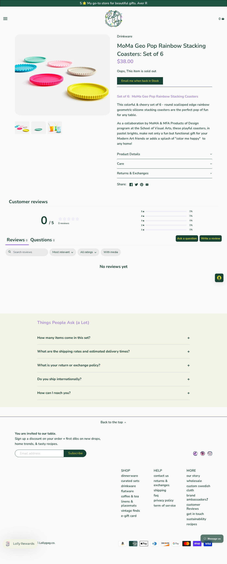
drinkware (128, 486)
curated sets (130, 481)
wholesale (194, 481)
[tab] (42, 240)
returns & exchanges (161, 483)
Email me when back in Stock (140, 81)
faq (156, 495)
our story (193, 476)
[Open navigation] (40, 18)
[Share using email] (147, 184)
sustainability (196, 519)
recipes (192, 524)
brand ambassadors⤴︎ (197, 497)
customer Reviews (193, 506)
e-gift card (129, 516)
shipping (160, 490)
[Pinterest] (202, 453)
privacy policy (163, 500)
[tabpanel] (113, 277)
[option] (22, 128)
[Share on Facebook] (131, 184)
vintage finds (130, 511)
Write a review (210, 238)
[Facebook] (195, 453)
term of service (165, 505)
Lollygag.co (46, 543)
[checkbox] (111, 252)
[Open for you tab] (219, 278)
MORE (191, 470)
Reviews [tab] (17, 240)
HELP (158, 470)
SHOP (125, 470)
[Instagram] (210, 453)
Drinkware (124, 36)
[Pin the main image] (141, 184)
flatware (127, 491)
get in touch (195, 514)
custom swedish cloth (198, 488)
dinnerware (129, 476)
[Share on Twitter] (136, 184)
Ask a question (187, 238)
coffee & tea (130, 496)
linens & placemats (129, 503)
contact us (161, 476)
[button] (164, 154)
